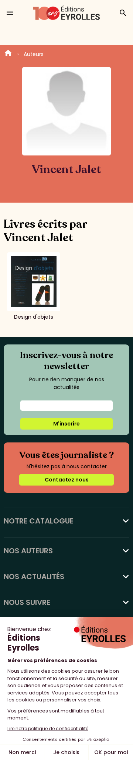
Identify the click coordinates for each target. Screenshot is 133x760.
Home (8, 54)
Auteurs (34, 54)
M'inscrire (66, 423)
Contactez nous (67, 479)
